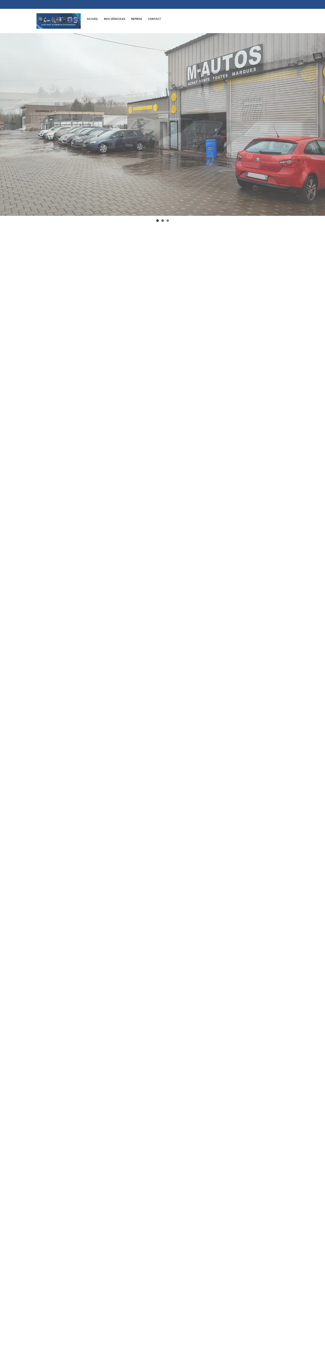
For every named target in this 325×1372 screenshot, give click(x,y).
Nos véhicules (114, 19)
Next (319, 123)
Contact (154, 19)
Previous (5, 123)
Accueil (92, 19)
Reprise (136, 19)
